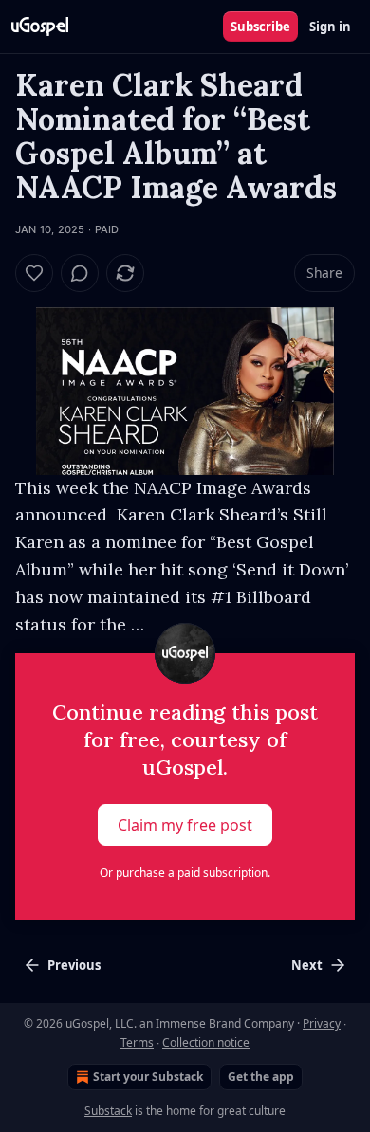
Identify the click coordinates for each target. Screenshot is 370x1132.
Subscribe (260, 26)
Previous (74, 965)
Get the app (261, 1076)
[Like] (34, 273)
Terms (137, 1042)
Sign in (330, 26)
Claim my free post (185, 824)
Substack (108, 1111)
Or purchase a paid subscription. (185, 873)
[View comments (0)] (80, 273)
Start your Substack (148, 1076)
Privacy (322, 1023)
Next (307, 965)
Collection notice (206, 1042)
